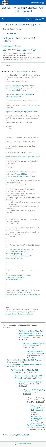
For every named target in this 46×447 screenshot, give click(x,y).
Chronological (7, 46)
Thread (17, 46)
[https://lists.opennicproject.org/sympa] (5, 2)
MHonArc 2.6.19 (23, 435)
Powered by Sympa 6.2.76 (24, 443)
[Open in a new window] (15, 33)
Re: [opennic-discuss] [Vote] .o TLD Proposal (24, 360)
